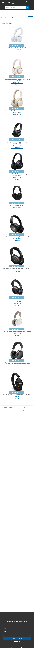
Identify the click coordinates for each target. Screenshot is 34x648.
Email (4, 631)
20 (18, 407)
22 (24, 407)
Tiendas (17, 645)
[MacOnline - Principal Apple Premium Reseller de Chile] (8, 2)
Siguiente (19, 410)
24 (29, 407)
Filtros (30, 18)
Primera (5, 407)
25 (8, 410)
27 (14, 410)
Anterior (11, 407)
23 (27, 407)
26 (11, 410)
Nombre (5, 625)
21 (21, 407)
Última (24, 410)
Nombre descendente (6, 23)
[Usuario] (26, 2)
